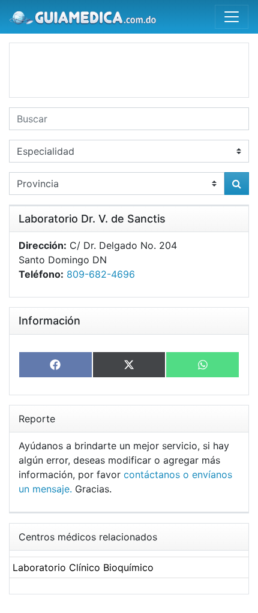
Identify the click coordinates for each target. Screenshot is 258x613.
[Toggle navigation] (231, 17)
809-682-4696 (101, 274)
